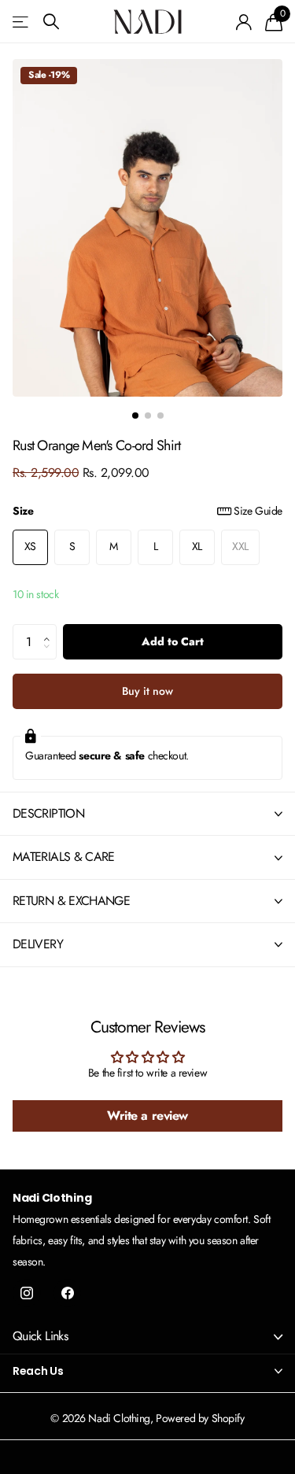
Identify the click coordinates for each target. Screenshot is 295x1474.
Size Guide (258, 511)
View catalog (22, 21)
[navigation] (135, 415)
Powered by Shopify (200, 1418)
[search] (51, 21)
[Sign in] (244, 22)
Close (147, 1337)
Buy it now (147, 691)
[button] (51, 628)
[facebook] (67, 1293)
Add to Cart (173, 641)
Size (147, 511)
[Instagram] (27, 1293)
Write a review (147, 1115)
